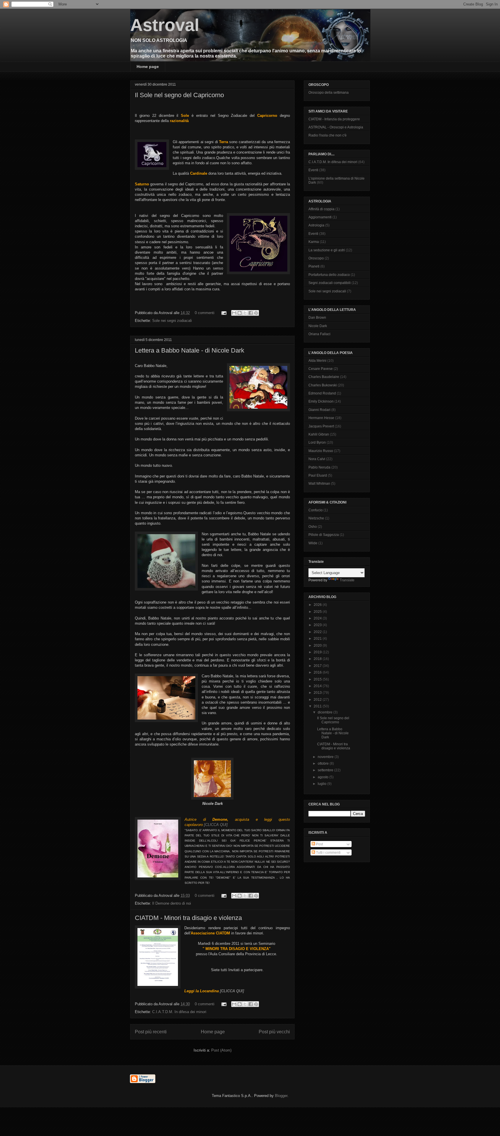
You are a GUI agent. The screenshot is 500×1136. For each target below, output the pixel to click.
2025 (318, 612)
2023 (318, 625)
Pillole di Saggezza (323, 535)
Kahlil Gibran (318, 434)
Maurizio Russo (320, 451)
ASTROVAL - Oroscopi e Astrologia (335, 127)
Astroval (164, 25)
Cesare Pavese (320, 369)
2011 (318, 706)
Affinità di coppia (321, 209)
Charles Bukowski (322, 385)
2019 (318, 652)
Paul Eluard (317, 475)
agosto (323, 777)
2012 (318, 700)
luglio (322, 784)
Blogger (281, 1095)
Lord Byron (317, 442)
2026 (318, 605)
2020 (318, 645)
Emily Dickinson (321, 401)
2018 (318, 659)
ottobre (324, 763)
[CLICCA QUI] (216, 825)
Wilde (312, 543)
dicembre (325, 712)
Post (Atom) (221, 1050)
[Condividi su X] (245, 313)
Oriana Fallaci (319, 334)
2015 (318, 679)
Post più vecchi (274, 1031)
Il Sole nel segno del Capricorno (179, 95)
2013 (318, 693)
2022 (318, 632)
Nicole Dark (317, 326)
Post (319, 844)
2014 (318, 686)
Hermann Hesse (321, 418)
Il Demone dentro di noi (171, 903)
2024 (318, 618)
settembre (326, 770)
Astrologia (316, 225)
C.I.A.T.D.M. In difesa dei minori (179, 1012)
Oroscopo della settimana (328, 93)
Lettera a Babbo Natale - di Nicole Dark (189, 350)
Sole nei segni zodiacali (172, 320)
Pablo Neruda (319, 467)
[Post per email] (223, 313)
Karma (313, 242)
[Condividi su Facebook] (250, 313)
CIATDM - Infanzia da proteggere (334, 119)
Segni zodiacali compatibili (329, 283)
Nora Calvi (316, 459)
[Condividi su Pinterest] (256, 313)
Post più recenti (151, 1031)
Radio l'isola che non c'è (327, 135)
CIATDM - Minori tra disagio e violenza (188, 917)
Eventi (313, 170)
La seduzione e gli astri (326, 250)
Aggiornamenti (320, 217)
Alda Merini (317, 361)
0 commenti (204, 313)
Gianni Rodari (319, 410)
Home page (148, 66)
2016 (318, 672)
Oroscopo (316, 258)
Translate (347, 580)
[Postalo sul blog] (239, 313)
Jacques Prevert (321, 426)
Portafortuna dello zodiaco (329, 275)
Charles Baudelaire (323, 377)
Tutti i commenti (328, 853)
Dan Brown (317, 318)
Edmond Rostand (322, 393)
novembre (326, 757)
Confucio (315, 510)
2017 (318, 666)
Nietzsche (316, 518)
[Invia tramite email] (234, 313)
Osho (312, 527)
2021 (318, 639)
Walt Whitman (319, 484)
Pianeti (313, 266)
